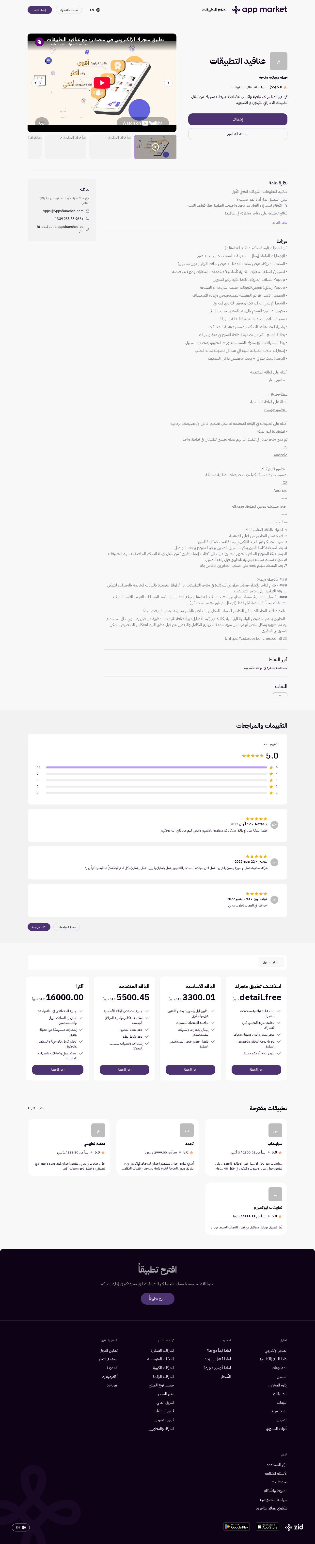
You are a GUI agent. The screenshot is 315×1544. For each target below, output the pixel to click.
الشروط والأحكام (275, 1491)
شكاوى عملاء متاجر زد (271, 1508)
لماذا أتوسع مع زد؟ (217, 1368)
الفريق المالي (165, 1402)
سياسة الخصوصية (273, 1499)
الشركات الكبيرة (163, 1368)
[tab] (271, 962)
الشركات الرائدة (163, 1376)
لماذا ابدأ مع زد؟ (219, 1350)
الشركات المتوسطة (160, 1359)
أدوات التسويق (276, 1428)
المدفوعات (279, 1368)
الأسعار (226, 1376)
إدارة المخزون (277, 1385)
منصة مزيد (279, 1411)
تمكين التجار (109, 1350)
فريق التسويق (164, 1420)
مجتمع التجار (108, 1359)
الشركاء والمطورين (161, 1428)
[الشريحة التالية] (36, 83)
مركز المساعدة (277, 1465)
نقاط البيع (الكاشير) (273, 1359)
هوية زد (112, 1385)
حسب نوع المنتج (161, 1385)
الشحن (282, 1376)
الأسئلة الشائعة (276, 1473)
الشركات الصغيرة (162, 1350)
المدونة (112, 1368)
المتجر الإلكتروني (276, 1350)
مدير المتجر (166, 1394)
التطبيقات (280, 1394)
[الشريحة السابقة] (168, 83)
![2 (285, 638)
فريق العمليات (164, 1411)
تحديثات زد (279, 1482)
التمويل (282, 1420)
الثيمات (282, 1402)
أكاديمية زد (110, 1376)
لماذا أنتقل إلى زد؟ (218, 1359)
